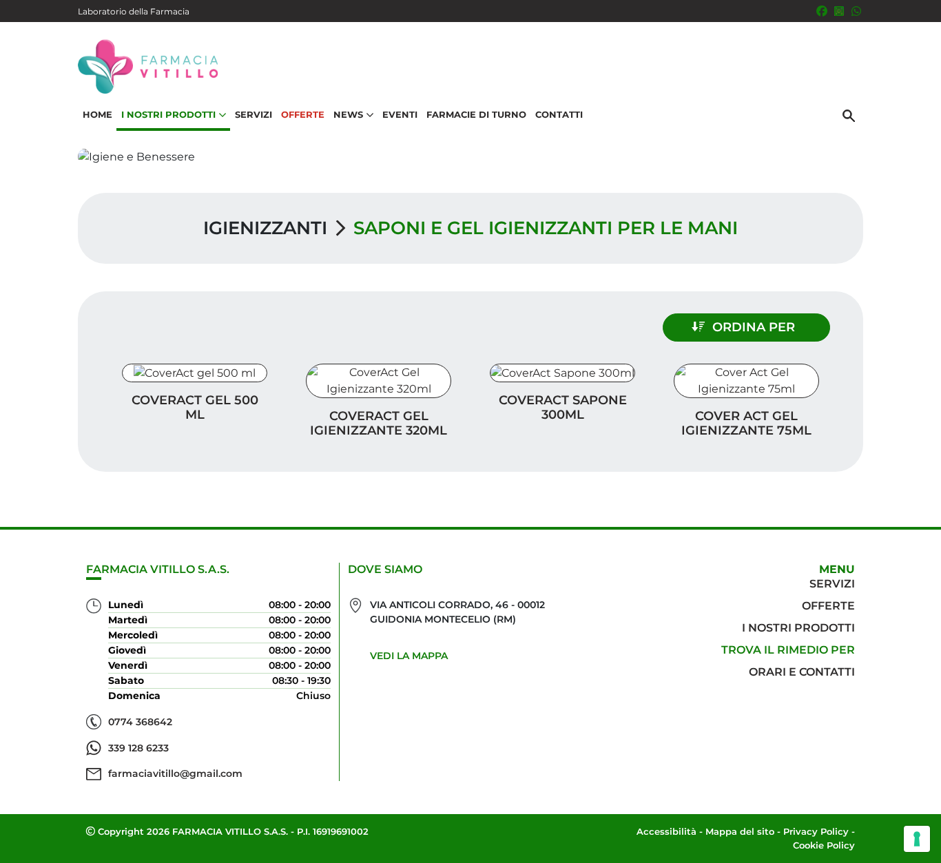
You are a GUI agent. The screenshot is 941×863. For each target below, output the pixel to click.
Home (97, 114)
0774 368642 (140, 722)
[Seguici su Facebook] (822, 11)
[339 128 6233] (856, 11)
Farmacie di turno (476, 114)
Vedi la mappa (409, 655)
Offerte (302, 114)
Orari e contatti (802, 671)
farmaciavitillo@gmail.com (175, 773)
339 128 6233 (138, 748)
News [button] (348, 114)
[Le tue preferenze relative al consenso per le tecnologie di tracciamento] (917, 839)
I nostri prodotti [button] (168, 114)
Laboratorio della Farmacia (133, 11)
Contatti (559, 114)
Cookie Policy (824, 845)
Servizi (253, 114)
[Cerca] (848, 115)
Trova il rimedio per (788, 649)
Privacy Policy (816, 831)
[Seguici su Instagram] (839, 11)
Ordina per (753, 327)
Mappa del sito (739, 831)
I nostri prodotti (798, 627)
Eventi (399, 114)
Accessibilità (666, 831)
